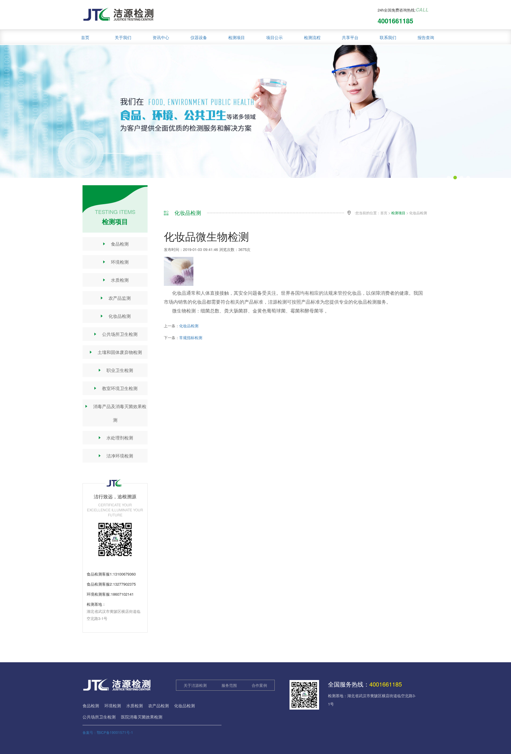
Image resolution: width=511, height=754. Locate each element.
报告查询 (426, 37)
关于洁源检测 (195, 685)
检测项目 (236, 37)
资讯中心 (161, 37)
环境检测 (115, 262)
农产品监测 (115, 298)
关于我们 (123, 37)
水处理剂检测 (115, 437)
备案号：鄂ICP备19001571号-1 (108, 732)
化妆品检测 (115, 316)
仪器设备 (198, 37)
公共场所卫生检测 (115, 334)
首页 (85, 37)
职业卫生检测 (115, 370)
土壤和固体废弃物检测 (115, 352)
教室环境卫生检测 (115, 388)
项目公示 (274, 37)
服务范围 (229, 685)
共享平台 (350, 37)
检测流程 (312, 37)
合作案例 (259, 685)
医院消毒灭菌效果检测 (141, 717)
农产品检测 (158, 705)
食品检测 (115, 244)
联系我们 (388, 37)
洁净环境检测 (115, 455)
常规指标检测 (190, 337)
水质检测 (115, 280)
